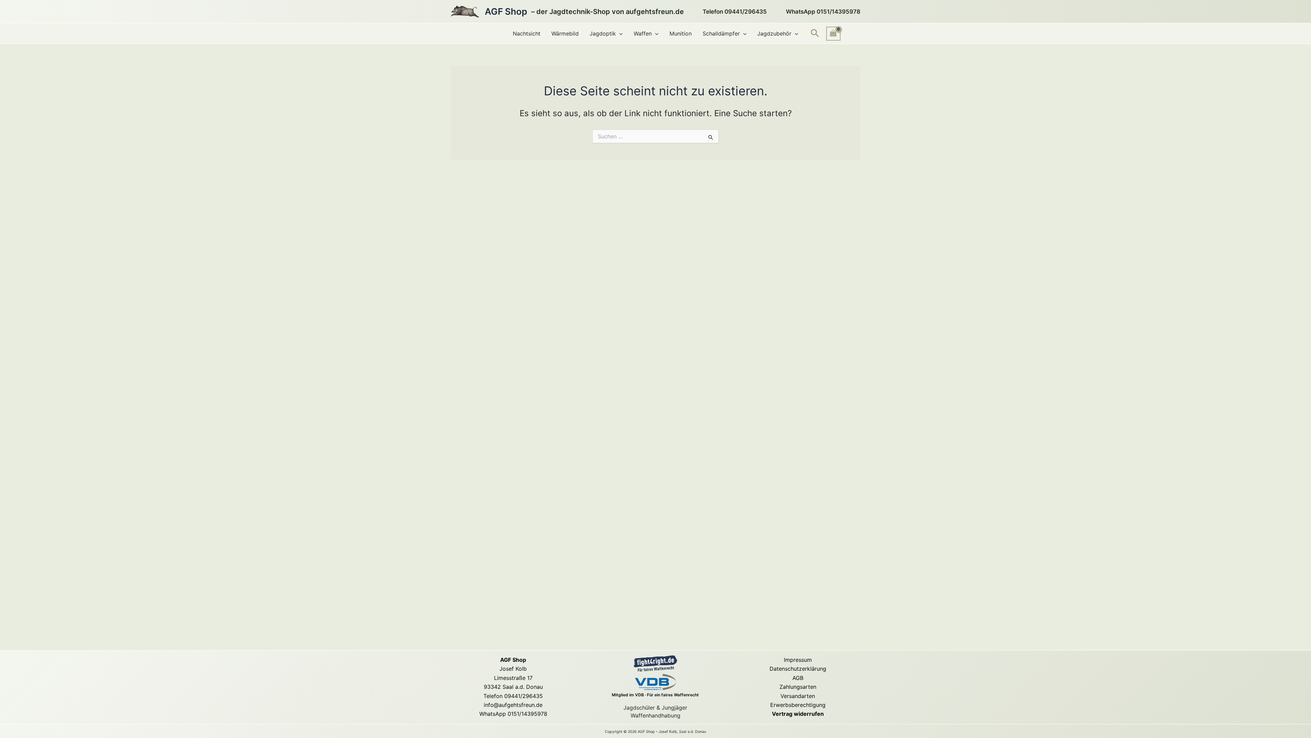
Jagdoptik (603, 33)
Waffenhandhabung (655, 715)
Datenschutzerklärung (798, 668)
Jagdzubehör (774, 33)
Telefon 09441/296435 (513, 696)
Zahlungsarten (797, 686)
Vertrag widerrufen (798, 713)
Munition (680, 33)
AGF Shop (506, 11)
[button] (619, 33)
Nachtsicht (526, 33)
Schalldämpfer (721, 33)
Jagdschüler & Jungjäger (655, 707)
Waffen (643, 33)
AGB (797, 677)
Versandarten (797, 696)
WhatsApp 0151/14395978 (513, 713)
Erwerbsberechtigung (798, 704)
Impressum (798, 659)
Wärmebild (565, 33)
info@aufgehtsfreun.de (513, 704)
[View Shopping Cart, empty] (833, 34)
